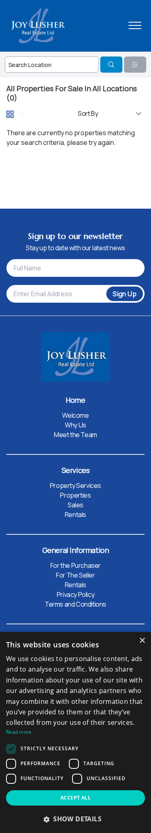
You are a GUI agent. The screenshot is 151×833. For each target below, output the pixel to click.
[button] (75, 819)
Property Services (75, 485)
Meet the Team (75, 434)
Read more (19, 731)
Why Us (75, 425)
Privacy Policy (75, 594)
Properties (75, 495)
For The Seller (75, 575)
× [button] (142, 641)
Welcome (75, 415)
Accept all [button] (75, 797)
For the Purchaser (75, 565)
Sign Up (125, 293)
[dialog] (75, 732)
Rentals (75, 514)
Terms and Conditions (75, 604)
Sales (75, 504)
